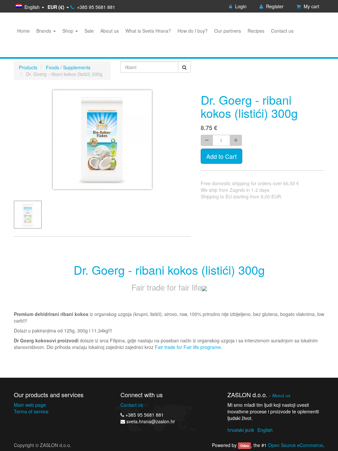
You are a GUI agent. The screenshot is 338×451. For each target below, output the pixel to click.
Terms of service (31, 411)
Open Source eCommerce (295, 445)
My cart (310, 6)
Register (274, 6)
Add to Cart (221, 156)
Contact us (131, 404)
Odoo (244, 445)
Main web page (30, 404)
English (265, 430)
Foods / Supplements (68, 67)
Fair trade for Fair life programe (188, 347)
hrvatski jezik (240, 430)
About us (281, 395)
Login (240, 6)
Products (28, 67)
